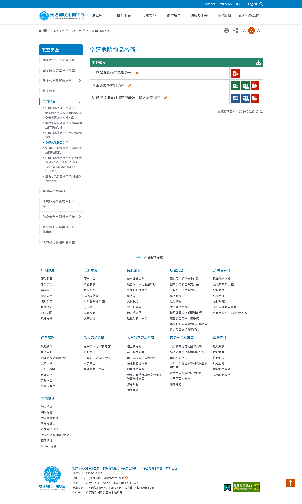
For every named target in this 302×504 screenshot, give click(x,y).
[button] (61, 60)
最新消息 (46, 307)
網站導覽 (210, 4)
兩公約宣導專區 (182, 337)
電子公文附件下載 (95, 346)
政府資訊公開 (94, 337)
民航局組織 (91, 295)
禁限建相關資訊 (180, 307)
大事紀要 (89, 318)
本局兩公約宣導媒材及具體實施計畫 (189, 365)
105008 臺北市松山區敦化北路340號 (102, 478)
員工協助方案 (135, 352)
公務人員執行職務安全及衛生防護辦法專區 (146, 376)
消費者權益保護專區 (54, 358)
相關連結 (133, 390)
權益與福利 (134, 346)
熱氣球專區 (134, 307)
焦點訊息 (48, 270)
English (253, 4)
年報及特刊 (91, 313)
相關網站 (46, 440)
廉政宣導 (219, 363)
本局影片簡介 (92, 301)
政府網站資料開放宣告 (55, 435)
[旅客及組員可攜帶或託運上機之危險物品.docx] (235, 98)
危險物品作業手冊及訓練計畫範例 (64, 134)
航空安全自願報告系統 (184, 318)
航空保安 (176, 295)
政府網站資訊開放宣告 (85, 468)
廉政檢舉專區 (221, 369)
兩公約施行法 (178, 358)
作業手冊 (219, 296)
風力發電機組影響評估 (184, 329)
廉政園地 (220, 337)
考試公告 (46, 284)
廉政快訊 (219, 352)
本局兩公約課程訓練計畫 (186, 373)
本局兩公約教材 (180, 378)
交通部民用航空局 (62, 16)
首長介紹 (89, 290)
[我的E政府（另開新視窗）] (228, 489)
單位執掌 (89, 284)
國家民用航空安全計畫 (184, 278)
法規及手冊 (221, 270)
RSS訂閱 (46, 312)
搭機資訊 (46, 352)
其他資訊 (89, 352)
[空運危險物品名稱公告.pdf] (235, 73)
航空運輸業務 (135, 278)
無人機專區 (134, 312)
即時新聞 (46, 278)
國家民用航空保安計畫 (184, 284)
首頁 (45, 30)
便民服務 (48, 337)
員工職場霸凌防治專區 (141, 358)
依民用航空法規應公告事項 (230, 313)
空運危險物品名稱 (56, 142)
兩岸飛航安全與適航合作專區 (189, 324)
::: (202, 4)
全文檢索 (46, 406)
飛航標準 (219, 290)
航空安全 (58, 30)
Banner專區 (48, 446)
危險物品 (75, 30)
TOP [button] (290, 483)
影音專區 (89, 363)
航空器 (131, 295)
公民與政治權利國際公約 (186, 346)
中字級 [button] (251, 30)
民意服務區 (226, 4)
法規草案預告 (221, 284)
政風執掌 (219, 346)
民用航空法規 (221, 278)
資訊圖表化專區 (94, 369)
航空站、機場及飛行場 (141, 284)
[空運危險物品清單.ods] (245, 85)
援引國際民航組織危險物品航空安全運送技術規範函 (64, 115)
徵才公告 (46, 295)
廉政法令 (219, 358)
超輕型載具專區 (137, 318)
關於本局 (91, 270)
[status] (151, 257)
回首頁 (240, 4)
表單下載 (46, 363)
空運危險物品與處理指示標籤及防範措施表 (64, 150)
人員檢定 (133, 301)
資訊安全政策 (49, 429)
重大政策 (89, 307)
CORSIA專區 (49, 369)
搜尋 (261, 4)
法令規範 (133, 384)
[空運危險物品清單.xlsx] (235, 85)
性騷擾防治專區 (137, 363)
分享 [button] (235, 30)
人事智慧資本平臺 (140, 337)
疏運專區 (46, 318)
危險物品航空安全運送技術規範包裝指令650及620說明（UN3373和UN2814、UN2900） (64, 164)
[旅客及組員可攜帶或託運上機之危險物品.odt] (245, 98)
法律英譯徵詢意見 (224, 307)
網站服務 (48, 398)
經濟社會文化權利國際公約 (187, 352)
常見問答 (46, 380)
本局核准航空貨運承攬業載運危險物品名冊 (64, 125)
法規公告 (46, 301)
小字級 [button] (244, 30)
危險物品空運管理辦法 (59, 108)
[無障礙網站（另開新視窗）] (247, 488)
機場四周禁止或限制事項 (186, 312)
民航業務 (134, 270)
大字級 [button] (258, 30)
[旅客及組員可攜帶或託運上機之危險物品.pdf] (255, 98)
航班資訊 (46, 346)
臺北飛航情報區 (137, 290)
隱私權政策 (48, 423)
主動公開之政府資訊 (97, 358)
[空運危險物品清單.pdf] (255, 85)
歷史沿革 (89, 278)
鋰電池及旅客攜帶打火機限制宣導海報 (64, 178)
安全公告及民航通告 (183, 290)
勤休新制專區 (135, 369)
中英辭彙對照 (49, 418)
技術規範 (219, 301)
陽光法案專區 (221, 374)
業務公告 (46, 290)
